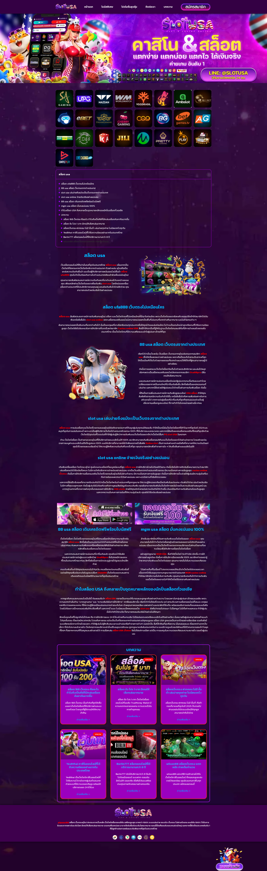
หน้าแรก (88, 7)
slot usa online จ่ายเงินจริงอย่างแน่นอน (79, 197)
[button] (207, 174)
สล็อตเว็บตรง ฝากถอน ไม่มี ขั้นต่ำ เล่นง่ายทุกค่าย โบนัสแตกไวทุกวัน (94, 228)
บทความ (168, 7)
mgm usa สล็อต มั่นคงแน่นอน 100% (78, 206)
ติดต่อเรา (150, 7)
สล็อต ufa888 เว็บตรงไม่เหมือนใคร (77, 183)
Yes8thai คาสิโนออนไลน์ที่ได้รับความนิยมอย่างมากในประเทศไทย (92, 232)
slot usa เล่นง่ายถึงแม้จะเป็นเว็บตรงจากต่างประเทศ (84, 192)
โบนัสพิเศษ (107, 7)
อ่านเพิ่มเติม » (83, 719)
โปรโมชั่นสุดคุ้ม (129, 7)
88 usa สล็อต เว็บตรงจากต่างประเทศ (78, 188)
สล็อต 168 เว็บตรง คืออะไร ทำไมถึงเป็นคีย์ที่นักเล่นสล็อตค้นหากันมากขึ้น (96, 219)
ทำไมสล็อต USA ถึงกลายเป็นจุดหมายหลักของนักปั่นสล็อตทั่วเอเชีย (92, 210)
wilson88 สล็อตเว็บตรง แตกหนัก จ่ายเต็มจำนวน (86, 241)
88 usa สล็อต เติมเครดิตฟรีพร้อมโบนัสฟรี (81, 201)
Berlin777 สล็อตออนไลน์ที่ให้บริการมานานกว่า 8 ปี (86, 237)
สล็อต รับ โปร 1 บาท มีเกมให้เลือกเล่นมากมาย (84, 223)
